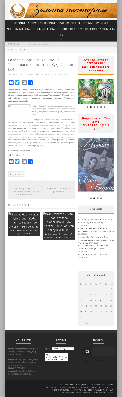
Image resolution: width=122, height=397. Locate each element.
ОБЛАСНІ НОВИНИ (48, 29)
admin (15, 75)
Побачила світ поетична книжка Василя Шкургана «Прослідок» (95, 221)
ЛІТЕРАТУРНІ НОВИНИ (41, 23)
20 (96, 306)
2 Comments (67, 237)
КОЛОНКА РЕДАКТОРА (80, 384)
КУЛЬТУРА (102, 23)
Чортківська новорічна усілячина (58, 190)
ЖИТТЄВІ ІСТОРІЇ (106, 387)
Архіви (48, 348)
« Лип (85, 323)
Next (111, 91)
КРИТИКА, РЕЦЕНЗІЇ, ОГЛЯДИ (75, 23)
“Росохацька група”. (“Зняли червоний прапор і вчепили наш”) (25, 191)
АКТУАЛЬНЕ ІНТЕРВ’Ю (55, 387)
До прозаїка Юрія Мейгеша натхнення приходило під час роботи (96, 230)
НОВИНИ (19, 23)
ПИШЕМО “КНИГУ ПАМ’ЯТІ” (94, 392)
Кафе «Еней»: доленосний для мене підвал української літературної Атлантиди (96, 240)
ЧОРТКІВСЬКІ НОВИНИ (20, 29)
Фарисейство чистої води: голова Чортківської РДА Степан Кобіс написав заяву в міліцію (59, 222)
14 (101, 300)
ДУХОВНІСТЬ (107, 29)
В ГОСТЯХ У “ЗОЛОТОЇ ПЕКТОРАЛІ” (82, 387)
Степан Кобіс (16, 174)
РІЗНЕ (110, 392)
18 (86, 306)
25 (86, 311)
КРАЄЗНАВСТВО (87, 29)
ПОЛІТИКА (68, 29)
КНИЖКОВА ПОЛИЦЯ (61, 390)
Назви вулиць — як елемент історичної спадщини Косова (93, 247)
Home (10, 50)
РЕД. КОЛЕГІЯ (107, 384)
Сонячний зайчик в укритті (94, 254)
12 (91, 300)
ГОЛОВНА (64, 384)
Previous (80, 91)
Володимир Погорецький (25, 230)
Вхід (61, 35)
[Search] (61, 39)
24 (81, 311)
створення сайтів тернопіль (96, 360)
